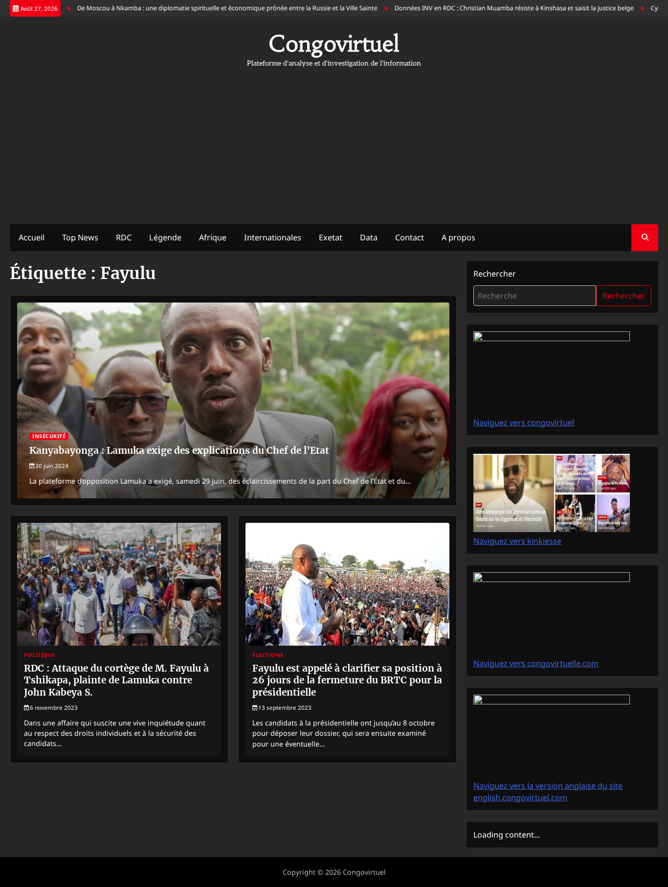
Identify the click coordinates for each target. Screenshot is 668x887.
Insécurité (49, 436)
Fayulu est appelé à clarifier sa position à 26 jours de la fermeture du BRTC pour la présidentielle (347, 680)
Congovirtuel (334, 43)
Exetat (330, 237)
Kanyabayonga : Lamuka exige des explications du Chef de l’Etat (179, 450)
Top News (80, 237)
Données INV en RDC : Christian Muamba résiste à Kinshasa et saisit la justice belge (498, 7)
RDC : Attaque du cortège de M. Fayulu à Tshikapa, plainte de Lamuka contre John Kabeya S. (116, 680)
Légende (165, 237)
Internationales (272, 237)
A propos (458, 237)
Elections (268, 655)
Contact (409, 237)
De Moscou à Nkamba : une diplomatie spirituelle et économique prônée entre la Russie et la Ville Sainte (211, 7)
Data (369, 237)
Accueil (32, 237)
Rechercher (494, 273)
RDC (124, 237)
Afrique (212, 237)
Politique (39, 655)
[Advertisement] (334, 141)
